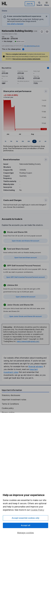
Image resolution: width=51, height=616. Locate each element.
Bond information (11, 159)
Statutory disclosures (11, 395)
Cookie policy (8, 408)
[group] (25, 141)
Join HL (29, 4)
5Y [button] (40, 141)
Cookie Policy (37, 510)
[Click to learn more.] (48, 68)
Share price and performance (17, 91)
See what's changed (15, 24)
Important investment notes (14, 399)
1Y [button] (34, 141)
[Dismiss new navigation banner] (46, 16)
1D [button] (5, 141)
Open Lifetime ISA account (25, 297)
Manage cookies (25, 532)
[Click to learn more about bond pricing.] (23, 49)
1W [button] (11, 141)
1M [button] (17, 141)
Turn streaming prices (31, 46)
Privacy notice (8, 412)
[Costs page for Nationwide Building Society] (25, 203)
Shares (4, 11)
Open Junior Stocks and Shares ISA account (25, 316)
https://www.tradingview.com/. (28, 341)
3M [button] (23, 141)
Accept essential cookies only (25, 518)
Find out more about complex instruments (26, 59)
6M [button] (29, 141)
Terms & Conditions (10, 404)
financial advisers (35, 366)
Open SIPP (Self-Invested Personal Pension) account (25, 277)
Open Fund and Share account (25, 257)
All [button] (45, 141)
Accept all (25, 525)
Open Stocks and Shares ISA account (25, 241)
